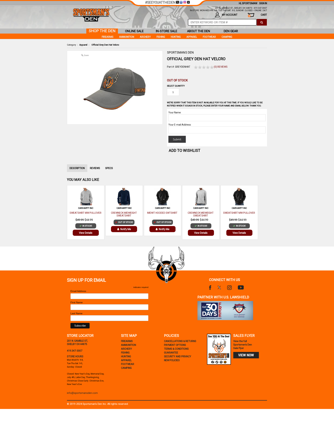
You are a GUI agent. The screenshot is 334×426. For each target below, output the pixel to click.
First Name (76, 302)
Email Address (79, 291)
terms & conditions (176, 348)
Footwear (209, 36)
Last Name (76, 313)
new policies (172, 360)
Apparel (83, 44)
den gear (231, 31)
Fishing (161, 36)
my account (229, 14)
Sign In (263, 3)
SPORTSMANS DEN (180, 52)
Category (71, 44)
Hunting (176, 36)
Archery (145, 36)
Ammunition (126, 36)
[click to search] (262, 22)
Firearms (107, 36)
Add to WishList (184, 150)
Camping (227, 36)
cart (258, 15)
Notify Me (125, 229)
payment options (175, 345)
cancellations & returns (180, 341)
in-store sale (166, 31)
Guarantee (171, 352)
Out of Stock (177, 80)
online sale (134, 31)
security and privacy (177, 356)
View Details (85, 232)
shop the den (102, 31)
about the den (198, 31)
